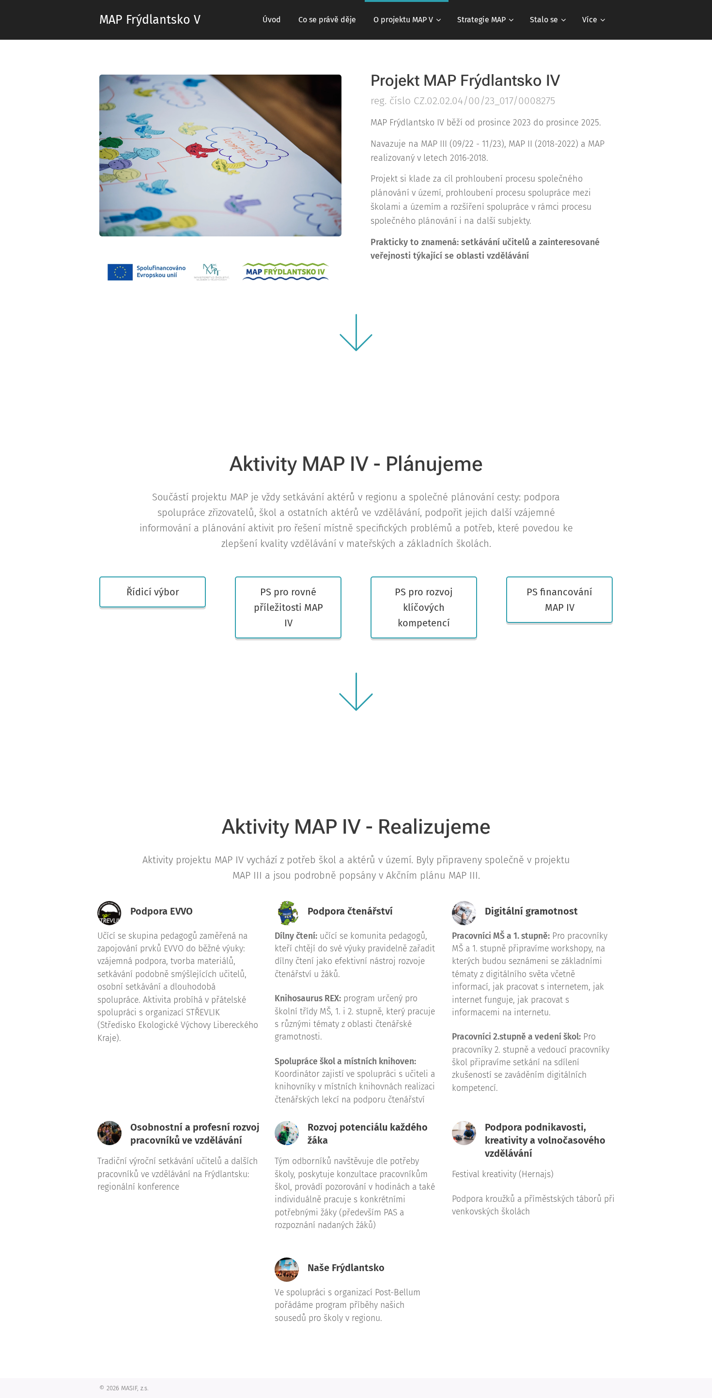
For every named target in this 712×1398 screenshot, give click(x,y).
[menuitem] (272, 20)
